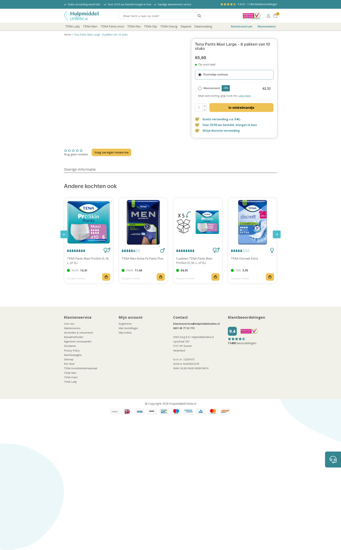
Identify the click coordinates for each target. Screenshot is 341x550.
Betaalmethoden (73, 337)
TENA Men (70, 373)
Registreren (125, 323)
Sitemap (68, 359)
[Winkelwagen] (275, 16)
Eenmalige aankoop (215, 74)
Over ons (69, 323)
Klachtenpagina (73, 355)
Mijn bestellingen (128, 328)
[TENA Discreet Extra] (252, 222)
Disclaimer (70, 346)
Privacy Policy (72, 350)
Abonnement (267, 26)
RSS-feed (69, 363)
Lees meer (245, 95)
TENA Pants (71, 377)
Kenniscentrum (241, 26)
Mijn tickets (125, 332)
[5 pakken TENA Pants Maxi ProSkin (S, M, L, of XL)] (197, 222)
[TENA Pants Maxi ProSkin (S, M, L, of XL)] (88, 222)
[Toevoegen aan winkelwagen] (106, 277)
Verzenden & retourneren (78, 332)
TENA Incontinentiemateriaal (80, 368)
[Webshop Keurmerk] (252, 15)
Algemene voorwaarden (77, 341)
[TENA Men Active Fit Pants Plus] (143, 222)
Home (67, 34)
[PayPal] (115, 411)
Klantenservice (72, 328)
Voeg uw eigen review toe (111, 152)
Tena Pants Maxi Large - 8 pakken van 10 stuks (100, 34)
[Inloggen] (268, 16)
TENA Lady (70, 381)
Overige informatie (80, 169)
